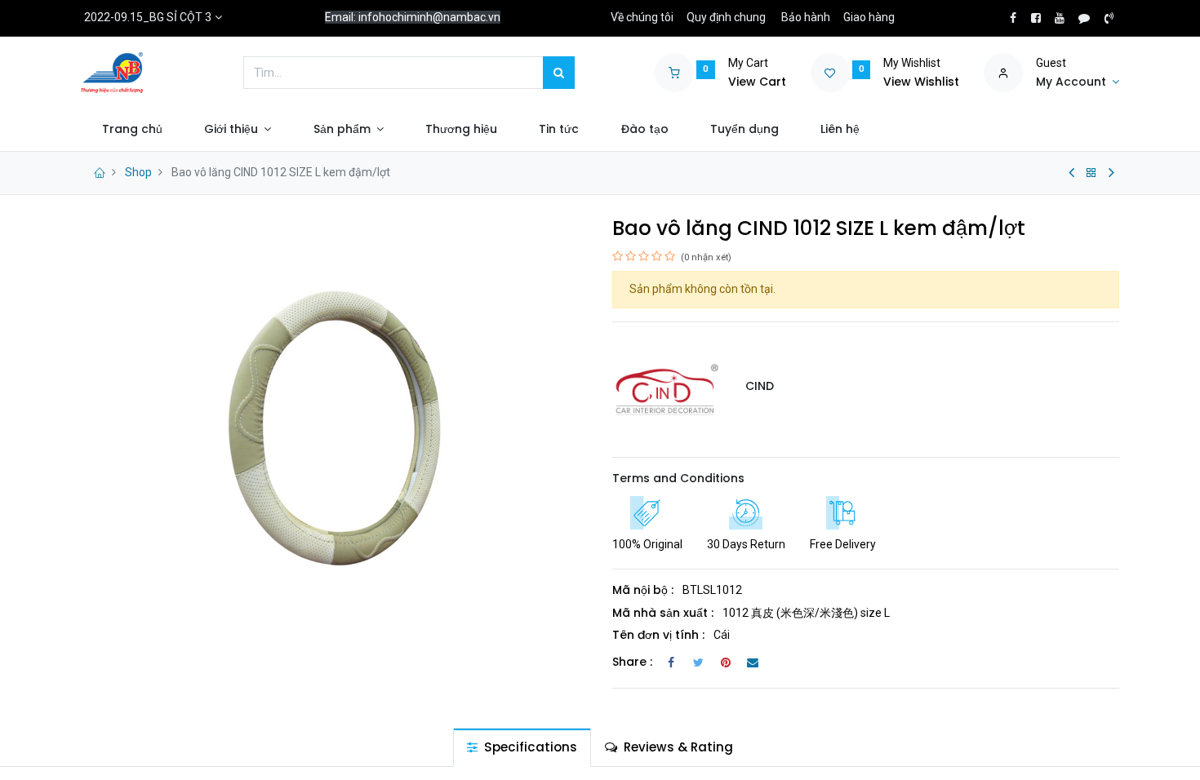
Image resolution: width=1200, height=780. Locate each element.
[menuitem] (132, 130)
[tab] (522, 747)
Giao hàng (869, 17)
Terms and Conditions (678, 478)
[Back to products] (1091, 173)
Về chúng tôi (642, 17)
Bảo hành (805, 17)
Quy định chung (726, 17)
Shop (138, 172)
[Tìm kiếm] (559, 72)
